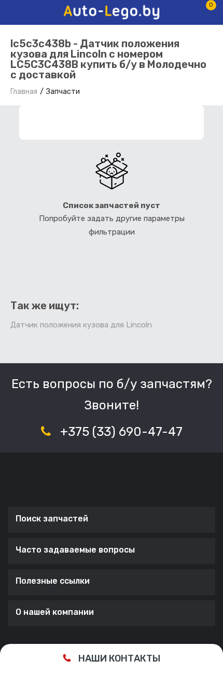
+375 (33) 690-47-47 (121, 431)
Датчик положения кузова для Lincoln (81, 324)
